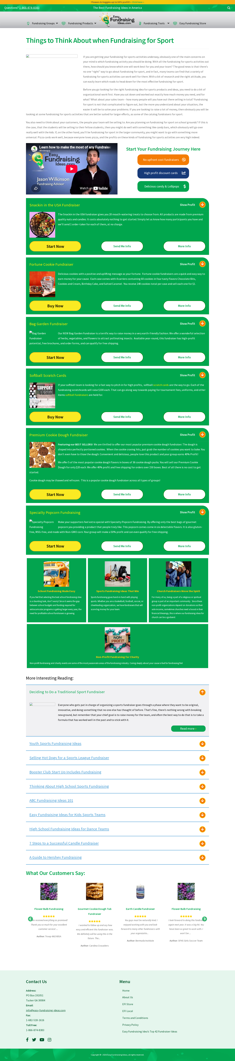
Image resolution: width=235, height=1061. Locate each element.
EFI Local (127, 1011)
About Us (127, 997)
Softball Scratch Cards (47, 375)
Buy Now (55, 305)
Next (204, 919)
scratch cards (161, 385)
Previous (30, 919)
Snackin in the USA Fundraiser (54, 205)
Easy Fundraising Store (192, 23)
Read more (188, 728)
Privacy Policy (130, 1024)
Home (117, 20)
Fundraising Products (80, 23)
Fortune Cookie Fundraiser (51, 264)
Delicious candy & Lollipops (161, 186)
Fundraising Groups (43, 23)
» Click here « (138, 2)
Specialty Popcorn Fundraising (54, 512)
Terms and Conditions (135, 1018)
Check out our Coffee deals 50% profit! (117, 2)
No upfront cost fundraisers (161, 160)
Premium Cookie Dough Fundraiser (58, 434)
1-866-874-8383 (29, 8)
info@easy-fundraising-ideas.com (46, 1010)
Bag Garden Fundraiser (48, 323)
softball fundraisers (76, 395)
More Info (184, 246)
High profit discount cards (161, 173)
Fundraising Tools (155, 23)
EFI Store (127, 1004)
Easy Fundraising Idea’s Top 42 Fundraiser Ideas (149, 1031)
